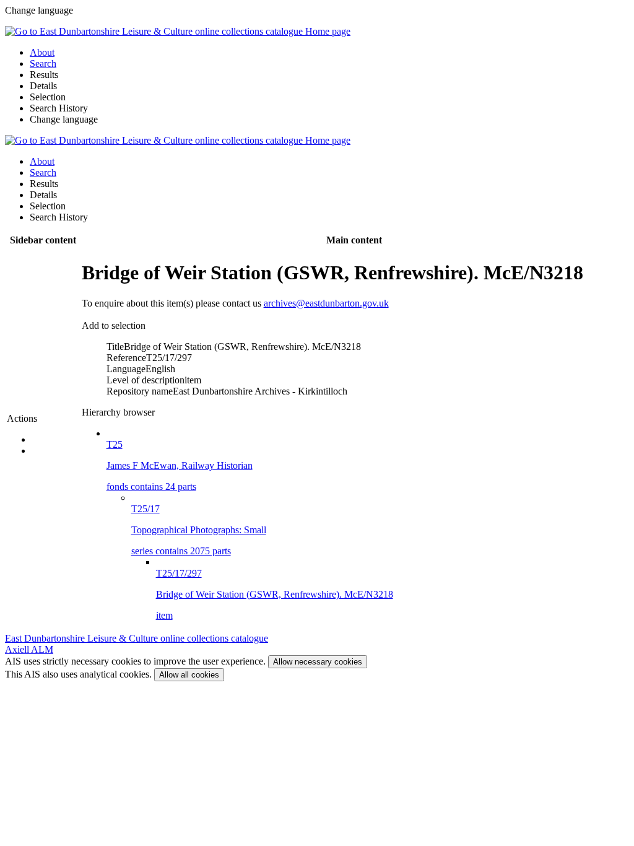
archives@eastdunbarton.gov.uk (326, 303)
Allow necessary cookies (317, 661)
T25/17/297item (274, 594)
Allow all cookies (189, 674)
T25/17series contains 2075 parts (198, 530)
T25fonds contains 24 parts (179, 465)
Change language (64, 119)
